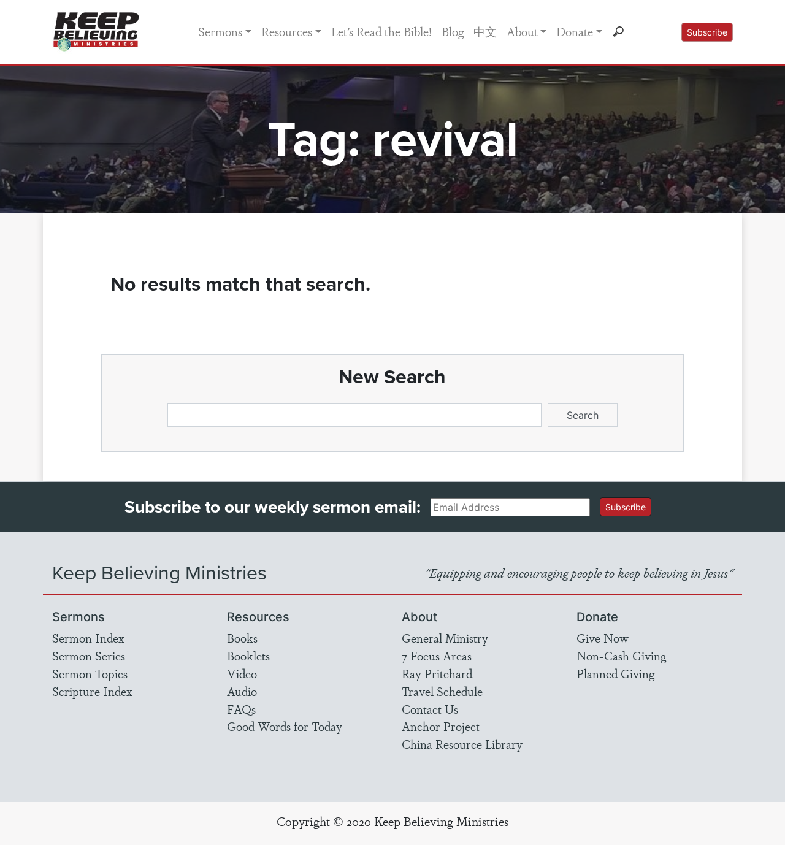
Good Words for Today (284, 726)
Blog (453, 31)
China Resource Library (462, 743)
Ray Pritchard (437, 673)
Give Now (602, 637)
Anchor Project (441, 726)
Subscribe (707, 32)
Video (242, 673)
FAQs (241, 708)
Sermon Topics (90, 673)
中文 (485, 31)
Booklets (248, 655)
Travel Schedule (442, 691)
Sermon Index (88, 637)
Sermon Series (88, 655)
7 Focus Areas (437, 655)
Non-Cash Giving (621, 655)
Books (242, 637)
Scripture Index (92, 691)
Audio (242, 691)
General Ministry (445, 637)
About (522, 31)
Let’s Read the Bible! (381, 31)
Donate (574, 31)
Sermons (220, 31)
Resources (286, 31)
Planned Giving (615, 673)
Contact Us (430, 708)
